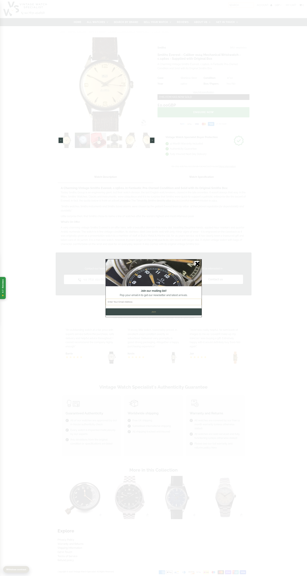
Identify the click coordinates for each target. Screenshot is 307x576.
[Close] (196, 263)
